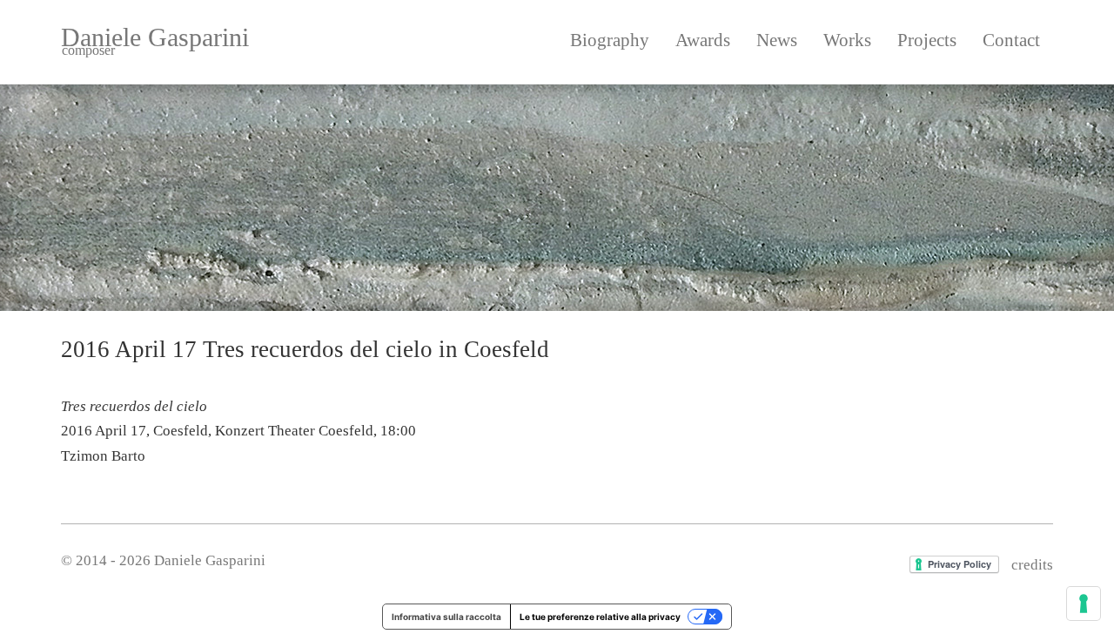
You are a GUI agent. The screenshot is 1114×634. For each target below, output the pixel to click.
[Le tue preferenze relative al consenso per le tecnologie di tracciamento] (1083, 603)
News (776, 40)
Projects (926, 40)
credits (1032, 564)
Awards (702, 40)
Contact (1011, 40)
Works (847, 40)
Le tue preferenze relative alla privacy (600, 616)
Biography (609, 40)
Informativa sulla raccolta (446, 616)
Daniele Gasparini (155, 40)
